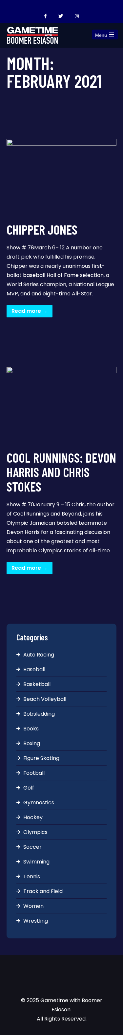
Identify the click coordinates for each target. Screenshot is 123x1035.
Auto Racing (38, 654)
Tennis (31, 876)
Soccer (32, 847)
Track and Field (43, 891)
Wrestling (35, 921)
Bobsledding (39, 714)
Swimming (36, 861)
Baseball (34, 669)
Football (34, 773)
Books (31, 728)
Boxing (31, 743)
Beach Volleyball (44, 699)
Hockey (33, 817)
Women (33, 906)
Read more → (29, 311)
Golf (28, 788)
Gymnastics (38, 802)
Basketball (37, 684)
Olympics (35, 832)
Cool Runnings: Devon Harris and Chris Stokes (61, 471)
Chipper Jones (42, 229)
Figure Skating (41, 758)
